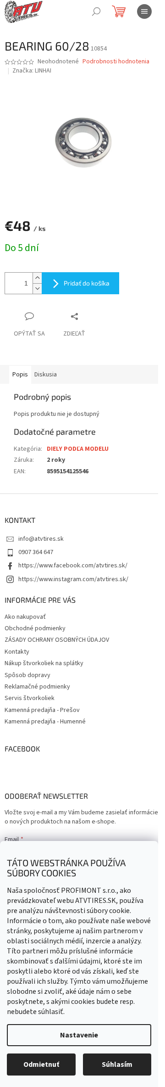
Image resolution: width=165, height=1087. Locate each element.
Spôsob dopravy (27, 675)
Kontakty (17, 651)
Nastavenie (79, 1035)
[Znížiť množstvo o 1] (37, 288)
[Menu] (144, 11)
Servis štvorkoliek (30, 698)
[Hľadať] (96, 11)
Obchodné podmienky (35, 628)
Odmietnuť (41, 1064)
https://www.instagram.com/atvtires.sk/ (73, 579)
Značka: (31, 70)
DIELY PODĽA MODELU (78, 449)
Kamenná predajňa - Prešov (42, 710)
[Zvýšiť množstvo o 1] (37, 278)
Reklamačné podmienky (37, 686)
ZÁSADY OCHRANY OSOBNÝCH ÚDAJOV (57, 639)
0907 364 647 (35, 552)
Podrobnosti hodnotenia (115, 61)
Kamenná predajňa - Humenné (45, 721)
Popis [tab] (20, 374)
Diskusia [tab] (45, 374)
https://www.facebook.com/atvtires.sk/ (72, 565)
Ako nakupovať (25, 617)
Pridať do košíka (87, 283)
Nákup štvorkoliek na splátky (44, 663)
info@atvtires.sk (41, 539)
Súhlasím (117, 1064)
